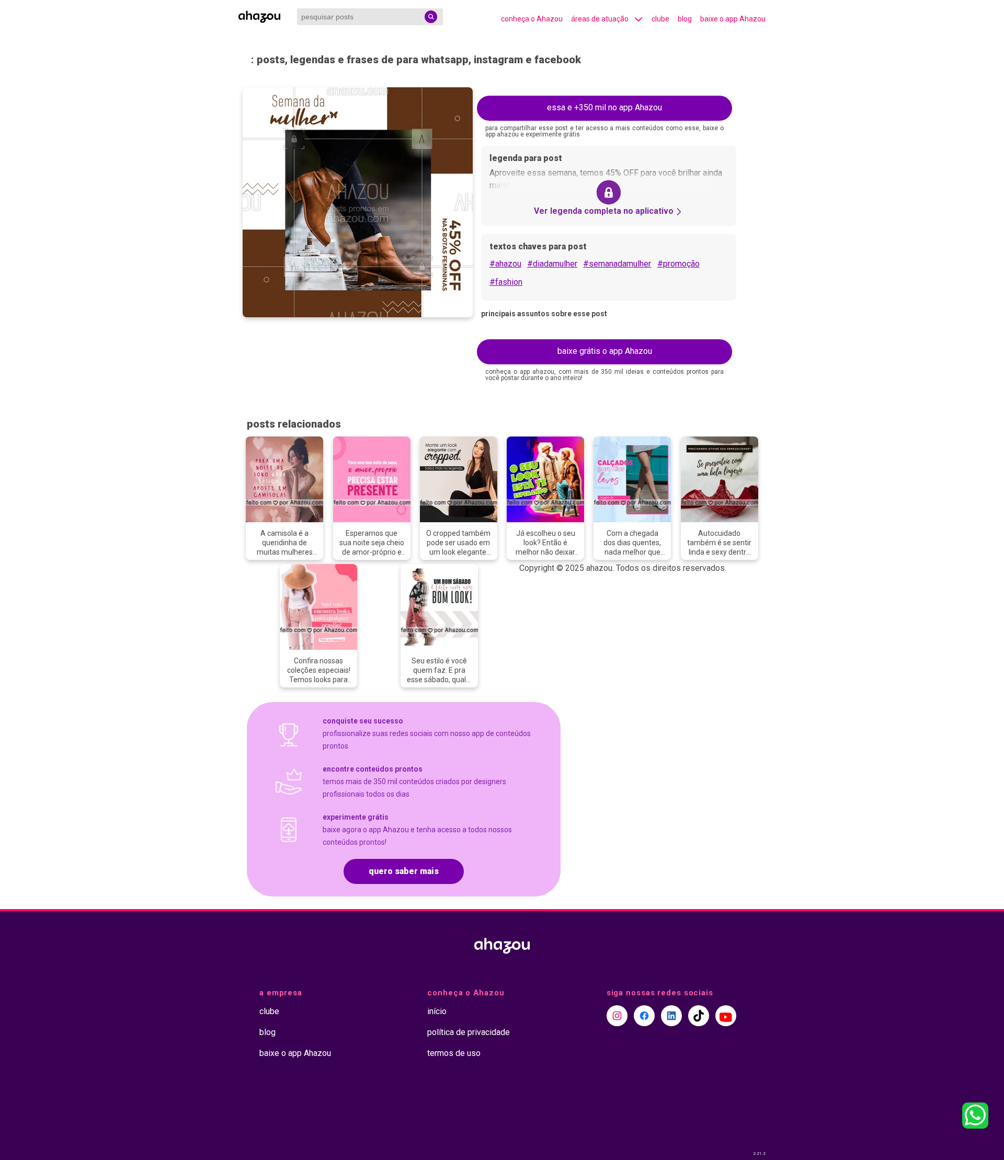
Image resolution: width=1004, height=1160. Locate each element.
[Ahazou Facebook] (644, 1015)
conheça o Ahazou (532, 19)
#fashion (505, 282)
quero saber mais (404, 871)
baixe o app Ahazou (733, 19)
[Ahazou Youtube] (725, 1015)
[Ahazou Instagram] (617, 1015)
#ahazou (505, 264)
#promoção (678, 264)
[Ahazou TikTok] (698, 1015)
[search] (431, 16)
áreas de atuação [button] (600, 19)
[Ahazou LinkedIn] (671, 1015)
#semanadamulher (617, 264)
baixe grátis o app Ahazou (604, 351)
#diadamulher (552, 264)
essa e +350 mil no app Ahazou (604, 107)
